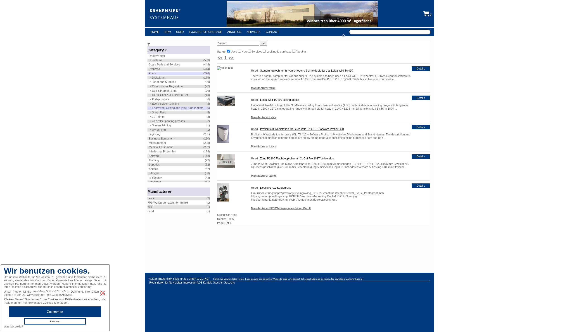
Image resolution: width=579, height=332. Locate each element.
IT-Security (155, 177)
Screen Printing (161, 125)
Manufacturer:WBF (263, 88)
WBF (150, 207)
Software (154, 156)
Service (153, 169)
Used (180, 32)
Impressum (189, 282)
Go (263, 43)
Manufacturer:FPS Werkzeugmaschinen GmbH (281, 208)
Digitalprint (158, 77)
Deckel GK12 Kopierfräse (275, 187)
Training (154, 160)
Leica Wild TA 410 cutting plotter (279, 99)
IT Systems (155, 60)
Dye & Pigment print (164, 90)
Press (152, 73)
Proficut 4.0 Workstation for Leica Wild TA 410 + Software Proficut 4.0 (302, 129)
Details (420, 68)
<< (220, 57)
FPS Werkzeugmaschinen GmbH (167, 202)
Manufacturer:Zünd (263, 175)
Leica (150, 198)
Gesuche (229, 282)
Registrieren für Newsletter (165, 282)
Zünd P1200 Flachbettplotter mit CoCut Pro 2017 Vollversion (297, 158)
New (167, 32)
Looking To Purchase (205, 32)
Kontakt (207, 282)
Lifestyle (154, 173)
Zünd (150, 211)
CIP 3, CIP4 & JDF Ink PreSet (170, 95)
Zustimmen (55, 311)
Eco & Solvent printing (165, 103)
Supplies (154, 164)
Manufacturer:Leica (263, 117)
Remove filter (157, 56)
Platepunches (160, 99)
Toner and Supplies (164, 82)
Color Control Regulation (167, 86)
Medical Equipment (161, 147)
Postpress (155, 182)
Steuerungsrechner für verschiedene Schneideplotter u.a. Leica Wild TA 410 (306, 70)
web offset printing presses (168, 121)
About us (300, 51)
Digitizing (154, 134)
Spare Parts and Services (164, 64)
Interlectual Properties (162, 151)
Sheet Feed (159, 112)
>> (231, 57)
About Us (234, 32)
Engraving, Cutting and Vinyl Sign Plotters (177, 108)
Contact (272, 32)
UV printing (159, 129)
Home (155, 32)
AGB (199, 282)
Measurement (157, 142)
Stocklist (218, 282)
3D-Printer (158, 116)
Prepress (154, 69)
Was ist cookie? (13, 326)
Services (253, 32)
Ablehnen (55, 321)
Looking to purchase (279, 51)
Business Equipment (161, 138)
